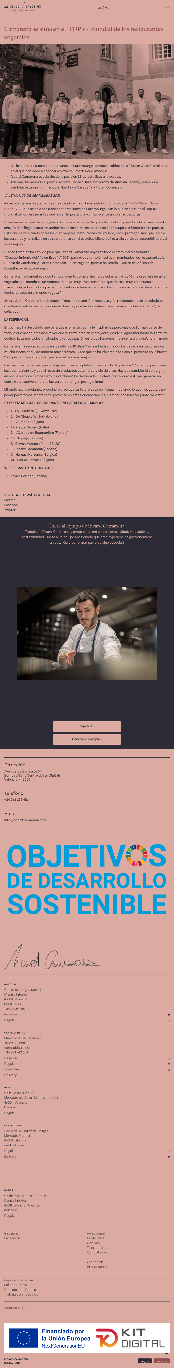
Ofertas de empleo (87, 739)
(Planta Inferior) (16, 995)
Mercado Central (17, 1136)
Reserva (10, 1014)
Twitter (9, 510)
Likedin (9, 500)
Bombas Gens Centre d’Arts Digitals (32, 775)
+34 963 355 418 (16, 800)
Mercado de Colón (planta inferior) (31, 1098)
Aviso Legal (96, 1233)
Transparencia (98, 1248)
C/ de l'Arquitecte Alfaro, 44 (25, 1196)
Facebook (11, 505)
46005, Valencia (16, 1043)
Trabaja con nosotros (21, 1294)
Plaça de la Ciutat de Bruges (26, 1131)
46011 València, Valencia (22, 1205)
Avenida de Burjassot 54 (22, 771)
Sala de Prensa (15, 1285)
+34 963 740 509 (16, 1052)
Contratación (97, 1252)
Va (106, 7)
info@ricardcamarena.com (25, 820)
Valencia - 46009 (17, 779)
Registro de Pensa (18, 1280)
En (99, 7)
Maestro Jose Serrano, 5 (23, 1038)
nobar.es (11, 1210)
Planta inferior (15, 1200)
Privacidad (95, 1238)
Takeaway (12, 1069)
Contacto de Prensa (20, 1290)
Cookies (93, 1243)
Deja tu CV (87, 726)
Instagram (12, 1233)
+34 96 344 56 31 (16, 1009)
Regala (9, 1020)
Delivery (10, 1075)
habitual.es (12, 1004)
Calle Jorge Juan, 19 (19, 1093)
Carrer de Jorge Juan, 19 (22, 990)
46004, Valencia (16, 999)
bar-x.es (10, 1107)
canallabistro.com (18, 1048)
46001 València (15, 1140)
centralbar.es (14, 1145)
